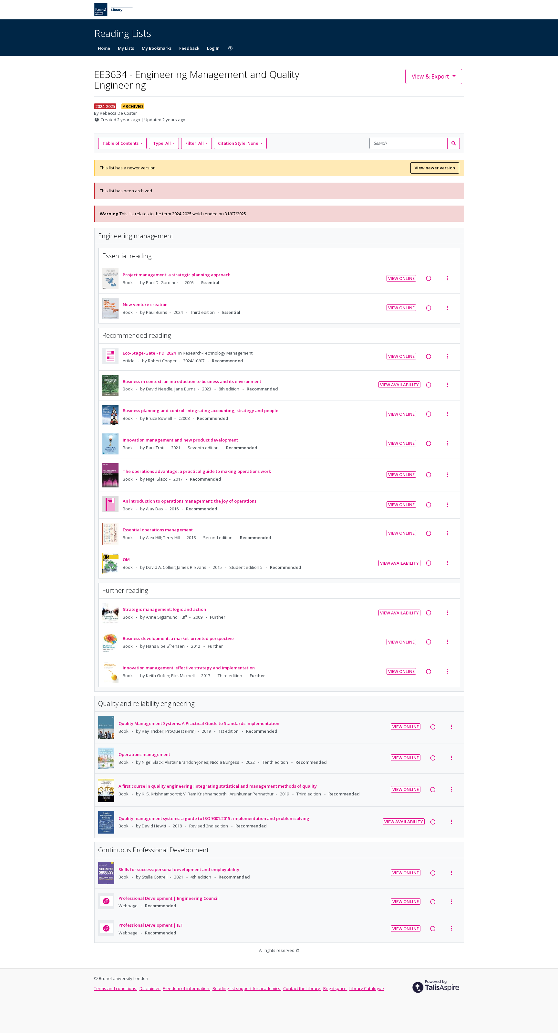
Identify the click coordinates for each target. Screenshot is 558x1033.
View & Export (430, 76)
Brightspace (335, 988)
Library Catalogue (366, 988)
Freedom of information (186, 988)
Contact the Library (302, 988)
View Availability (399, 385)
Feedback (189, 48)
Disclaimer (150, 988)
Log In (213, 48)
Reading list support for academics (246, 988)
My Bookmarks (156, 48)
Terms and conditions (115, 988)
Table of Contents (120, 143)
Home (104, 48)
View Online (401, 278)
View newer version (435, 168)
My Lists (126, 48)
